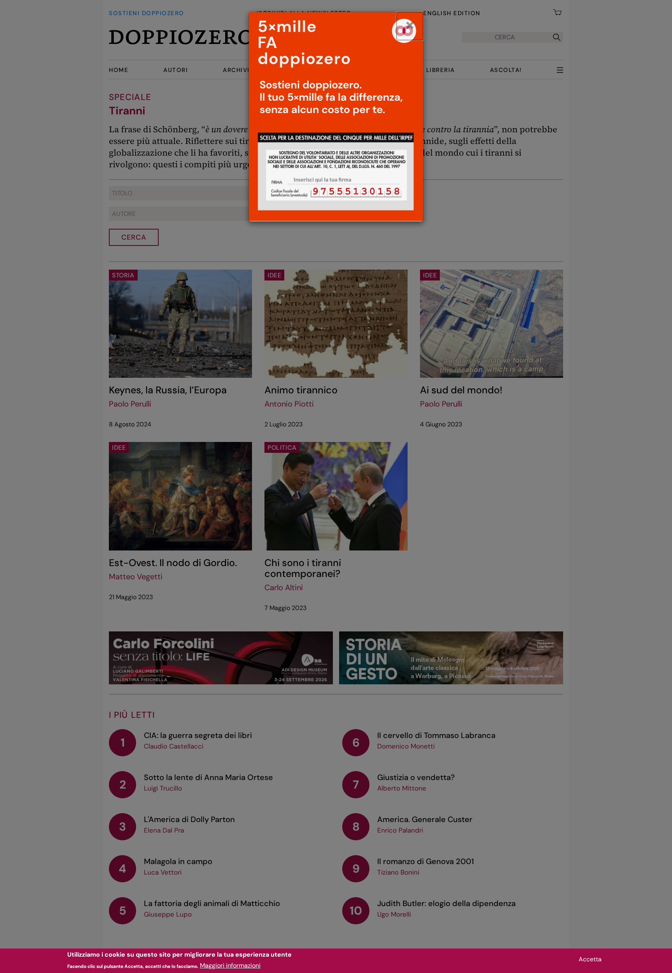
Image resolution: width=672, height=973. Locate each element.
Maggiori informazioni (230, 965)
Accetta (590, 959)
